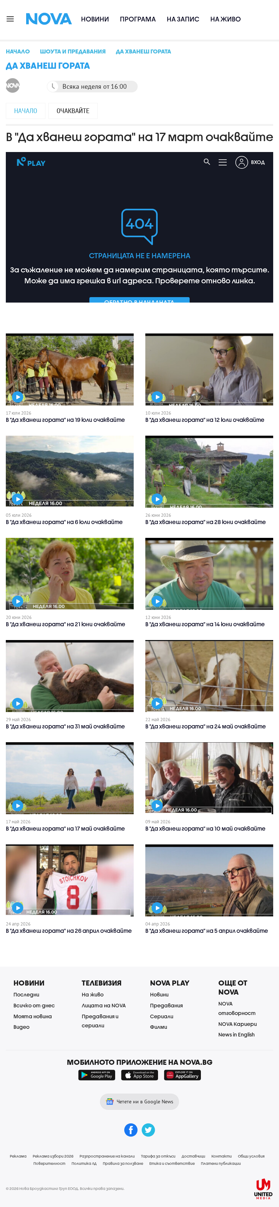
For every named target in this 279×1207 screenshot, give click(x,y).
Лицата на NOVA (104, 1005)
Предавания (166, 1005)
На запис (183, 19)
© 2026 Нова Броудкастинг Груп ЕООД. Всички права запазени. (65, 1188)
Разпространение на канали (107, 1156)
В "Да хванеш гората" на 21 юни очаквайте (65, 624)
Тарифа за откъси (158, 1156)
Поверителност (49, 1163)
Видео (21, 1027)
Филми (158, 1027)
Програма (138, 19)
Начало (25, 110)
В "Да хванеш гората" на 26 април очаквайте (69, 930)
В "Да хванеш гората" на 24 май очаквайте (205, 726)
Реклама (18, 1156)
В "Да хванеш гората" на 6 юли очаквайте (64, 522)
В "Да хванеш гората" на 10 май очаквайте (205, 828)
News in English (236, 1034)
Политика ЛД (84, 1163)
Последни (26, 994)
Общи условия (251, 1156)
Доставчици (193, 1156)
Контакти (221, 1156)
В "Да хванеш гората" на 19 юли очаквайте (65, 419)
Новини (95, 19)
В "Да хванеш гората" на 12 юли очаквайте (204, 419)
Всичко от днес (34, 1005)
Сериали (161, 1016)
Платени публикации (221, 1163)
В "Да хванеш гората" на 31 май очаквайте (65, 726)
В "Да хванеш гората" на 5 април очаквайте (206, 930)
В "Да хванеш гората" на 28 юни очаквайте (205, 522)
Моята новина (32, 1016)
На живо (225, 19)
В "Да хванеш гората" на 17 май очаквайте (65, 828)
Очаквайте (73, 110)
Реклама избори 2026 (53, 1156)
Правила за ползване (123, 1163)
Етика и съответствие (172, 1163)
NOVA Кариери (237, 1024)
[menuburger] (10, 18)
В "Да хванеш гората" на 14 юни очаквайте (205, 624)
